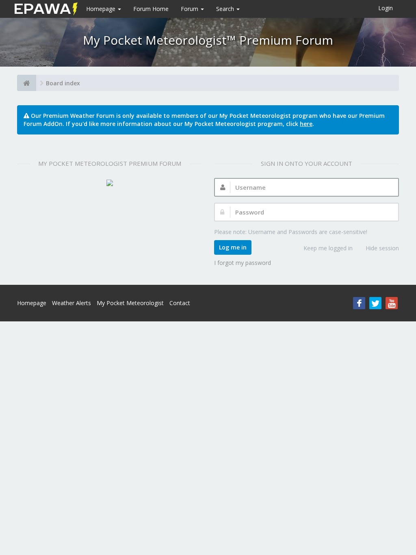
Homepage (101, 9)
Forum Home (151, 9)
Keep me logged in (328, 248)
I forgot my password (242, 263)
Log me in (233, 247)
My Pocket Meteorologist (130, 303)
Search (226, 9)
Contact (179, 303)
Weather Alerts (71, 303)
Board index (63, 83)
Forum (190, 9)
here (306, 124)
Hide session (382, 248)
